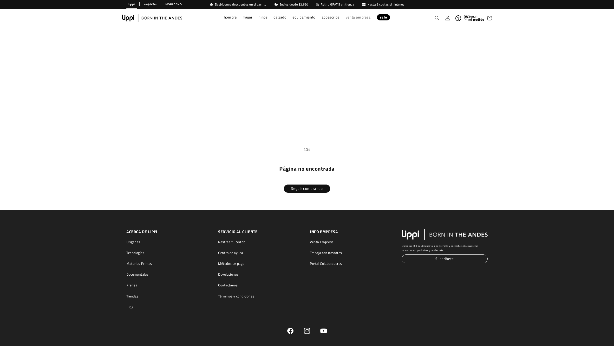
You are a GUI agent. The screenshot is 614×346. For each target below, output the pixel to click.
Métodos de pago (231, 263)
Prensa (131, 285)
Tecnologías (135, 252)
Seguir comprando (307, 188)
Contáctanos (228, 285)
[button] (230, 18)
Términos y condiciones (236, 296)
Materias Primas (139, 263)
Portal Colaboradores (326, 263)
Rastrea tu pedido (231, 241)
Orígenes (133, 241)
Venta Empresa (322, 241)
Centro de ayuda (230, 252)
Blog (129, 306)
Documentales (137, 274)
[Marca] (131, 4)
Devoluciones (228, 274)
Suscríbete (444, 258)
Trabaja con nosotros (326, 252)
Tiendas (132, 296)
